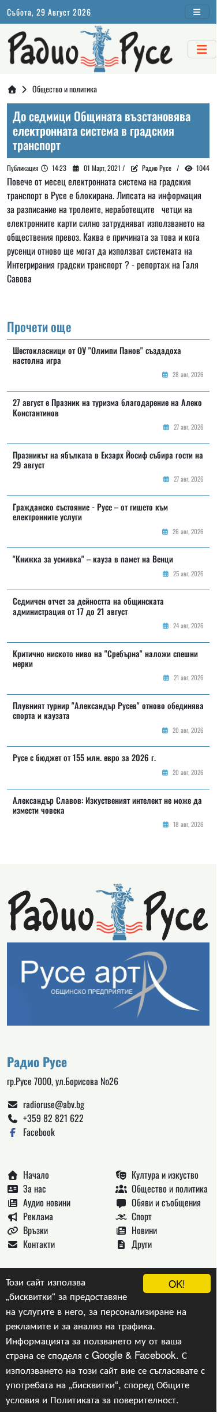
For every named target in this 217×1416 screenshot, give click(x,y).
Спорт (139, 1216)
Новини (142, 1230)
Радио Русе (156, 168)
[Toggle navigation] (197, 12)
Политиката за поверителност (113, 1399)
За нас (32, 1188)
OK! (177, 1283)
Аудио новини (44, 1202)
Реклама (35, 1216)
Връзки (33, 1230)
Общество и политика (167, 1188)
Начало (33, 1175)
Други (139, 1244)
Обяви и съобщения (164, 1202)
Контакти (36, 1244)
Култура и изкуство (163, 1175)
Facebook (36, 1132)
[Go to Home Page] (12, 89)
